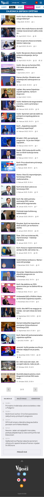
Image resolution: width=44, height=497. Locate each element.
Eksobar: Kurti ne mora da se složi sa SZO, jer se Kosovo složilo (27, 225)
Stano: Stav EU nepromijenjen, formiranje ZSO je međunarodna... (29, 176)
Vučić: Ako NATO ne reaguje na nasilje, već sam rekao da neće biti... (28, 310)
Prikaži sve (22, 452)
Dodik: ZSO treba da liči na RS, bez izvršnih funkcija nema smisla (28, 152)
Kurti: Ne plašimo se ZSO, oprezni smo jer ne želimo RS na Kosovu (29, 286)
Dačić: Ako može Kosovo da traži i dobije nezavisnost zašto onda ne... (29, 30)
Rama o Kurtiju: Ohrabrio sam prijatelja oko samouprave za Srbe (28, 79)
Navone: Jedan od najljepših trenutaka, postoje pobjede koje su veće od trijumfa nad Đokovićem (22, 432)
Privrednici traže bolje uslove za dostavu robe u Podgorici (22, 407)
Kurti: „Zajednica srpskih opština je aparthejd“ (26, 127)
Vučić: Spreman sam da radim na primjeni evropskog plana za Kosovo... (29, 116)
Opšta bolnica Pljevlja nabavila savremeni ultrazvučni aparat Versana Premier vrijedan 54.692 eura (22, 443)
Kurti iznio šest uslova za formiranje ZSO (26, 188)
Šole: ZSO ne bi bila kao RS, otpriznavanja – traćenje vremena (27, 237)
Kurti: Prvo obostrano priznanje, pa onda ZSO (29, 163)
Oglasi (24, 3)
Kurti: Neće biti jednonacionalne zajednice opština (29, 336)
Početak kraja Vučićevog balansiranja (26, 212)
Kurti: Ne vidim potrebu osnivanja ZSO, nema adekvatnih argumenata (26, 201)
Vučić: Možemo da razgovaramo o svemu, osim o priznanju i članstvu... (29, 103)
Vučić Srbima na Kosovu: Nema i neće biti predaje (29, 261)
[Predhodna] (8, 389)
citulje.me (15, 3)
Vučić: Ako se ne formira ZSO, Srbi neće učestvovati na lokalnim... (28, 67)
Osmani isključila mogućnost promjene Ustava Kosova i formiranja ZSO (28, 325)
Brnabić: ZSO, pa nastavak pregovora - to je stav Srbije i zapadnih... (28, 140)
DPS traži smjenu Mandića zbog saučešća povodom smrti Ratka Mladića (21, 423)
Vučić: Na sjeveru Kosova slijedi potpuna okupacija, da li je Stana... (29, 55)
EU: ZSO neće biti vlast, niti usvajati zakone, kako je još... (28, 363)
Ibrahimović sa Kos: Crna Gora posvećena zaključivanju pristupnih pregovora (21, 415)
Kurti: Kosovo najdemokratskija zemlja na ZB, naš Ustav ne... (29, 249)
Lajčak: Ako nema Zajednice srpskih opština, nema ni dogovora (27, 91)
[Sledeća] (35, 389)
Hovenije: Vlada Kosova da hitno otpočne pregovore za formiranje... (29, 274)
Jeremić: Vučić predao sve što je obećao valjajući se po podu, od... (29, 349)
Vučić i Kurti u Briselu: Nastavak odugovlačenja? (29, 17)
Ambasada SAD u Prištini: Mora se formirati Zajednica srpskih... (29, 297)
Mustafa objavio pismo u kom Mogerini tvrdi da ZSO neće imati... (28, 376)
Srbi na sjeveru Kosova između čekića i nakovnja (28, 42)
